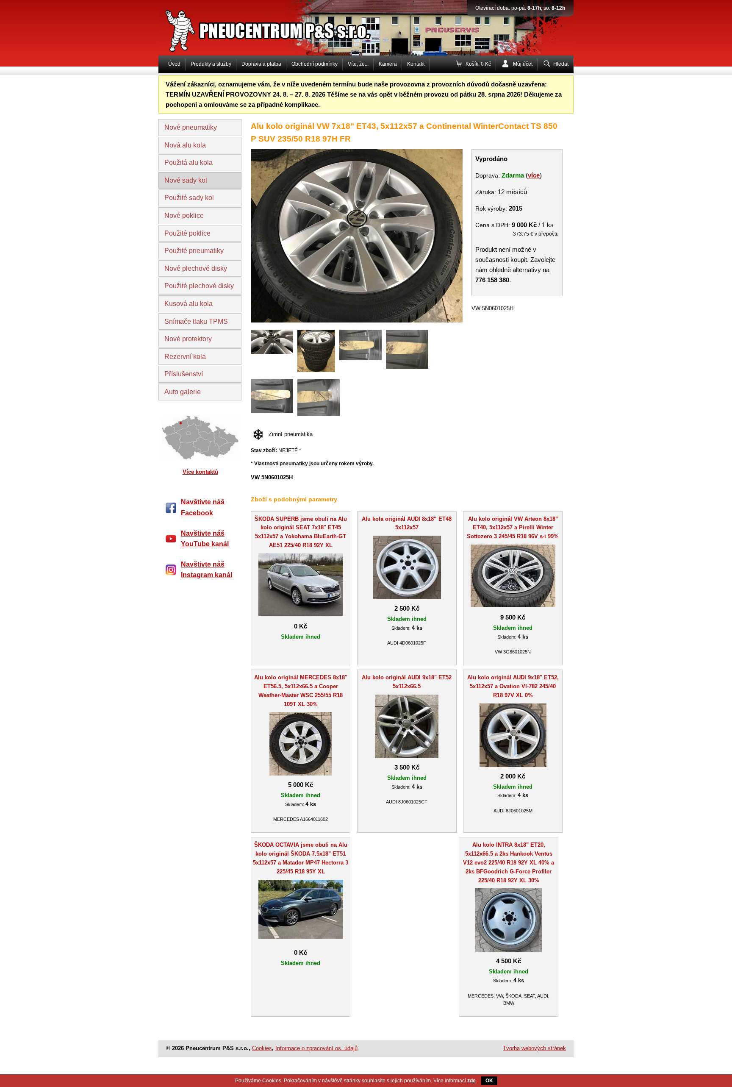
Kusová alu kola (188, 303)
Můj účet (522, 64)
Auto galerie (182, 391)
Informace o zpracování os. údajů (316, 1048)
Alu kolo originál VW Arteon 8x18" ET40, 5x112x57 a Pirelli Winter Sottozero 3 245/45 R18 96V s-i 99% (513, 528)
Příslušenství (183, 374)
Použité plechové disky (199, 285)
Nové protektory (188, 338)
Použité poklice (187, 233)
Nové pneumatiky (190, 127)
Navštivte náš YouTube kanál (205, 539)
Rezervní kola (185, 356)
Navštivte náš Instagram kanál (206, 570)
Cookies (262, 1048)
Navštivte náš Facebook (203, 507)
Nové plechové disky (195, 268)
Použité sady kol (189, 197)
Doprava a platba (261, 64)
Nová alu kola (185, 145)
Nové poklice (184, 215)
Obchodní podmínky (314, 64)
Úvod (174, 64)
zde (471, 1081)
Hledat (560, 64)
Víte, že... (358, 64)
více (534, 175)
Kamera (388, 64)
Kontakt (415, 64)
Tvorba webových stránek (534, 1048)
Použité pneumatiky (194, 250)
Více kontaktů (200, 472)
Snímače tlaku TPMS (196, 321)
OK (489, 1081)
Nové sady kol (185, 180)
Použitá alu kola (188, 162)
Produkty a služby (211, 64)
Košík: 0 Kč (478, 64)
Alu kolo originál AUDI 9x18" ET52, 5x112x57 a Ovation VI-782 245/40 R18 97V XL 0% (513, 686)
